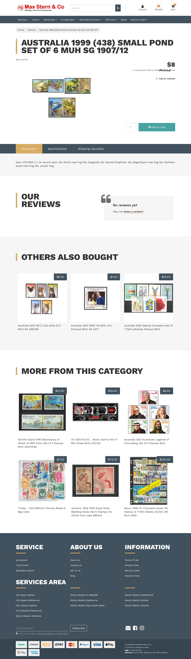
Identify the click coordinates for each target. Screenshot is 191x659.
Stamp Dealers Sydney (136, 600)
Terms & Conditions (46, 634)
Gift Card (110, 19)
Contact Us (76, 565)
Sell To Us (75, 570)
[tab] (29, 149)
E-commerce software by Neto (137, 647)
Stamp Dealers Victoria (137, 605)
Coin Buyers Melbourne (28, 600)
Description (29, 148)
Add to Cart (158, 127)
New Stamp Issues (89, 19)
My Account (21, 560)
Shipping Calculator (91, 148)
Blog (72, 576)
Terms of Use (132, 560)
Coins (35, 19)
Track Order (22, 565)
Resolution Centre (25, 570)
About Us (75, 560)
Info (173, 70)
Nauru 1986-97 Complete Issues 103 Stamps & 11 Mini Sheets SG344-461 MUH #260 (146, 512)
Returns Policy (132, 570)
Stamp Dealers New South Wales (87, 605)
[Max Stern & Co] (41, 7)
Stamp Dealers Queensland (139, 595)
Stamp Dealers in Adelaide (84, 595)
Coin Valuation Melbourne (29, 610)
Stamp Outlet (138, 19)
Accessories (67, 19)
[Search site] (118, 7)
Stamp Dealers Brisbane (28, 616)
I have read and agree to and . (44, 634)
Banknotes (50, 19)
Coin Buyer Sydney (25, 595)
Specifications (57, 148)
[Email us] (128, 627)
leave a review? (133, 211)
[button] (165, 78)
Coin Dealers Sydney (26, 605)
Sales (124, 19)
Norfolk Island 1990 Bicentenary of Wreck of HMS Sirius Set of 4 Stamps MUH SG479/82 (40, 443)
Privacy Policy (132, 565)
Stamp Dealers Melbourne (84, 600)
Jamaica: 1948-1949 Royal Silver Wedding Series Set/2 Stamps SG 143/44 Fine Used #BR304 (91, 512)
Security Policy (132, 576)
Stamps (22, 19)
